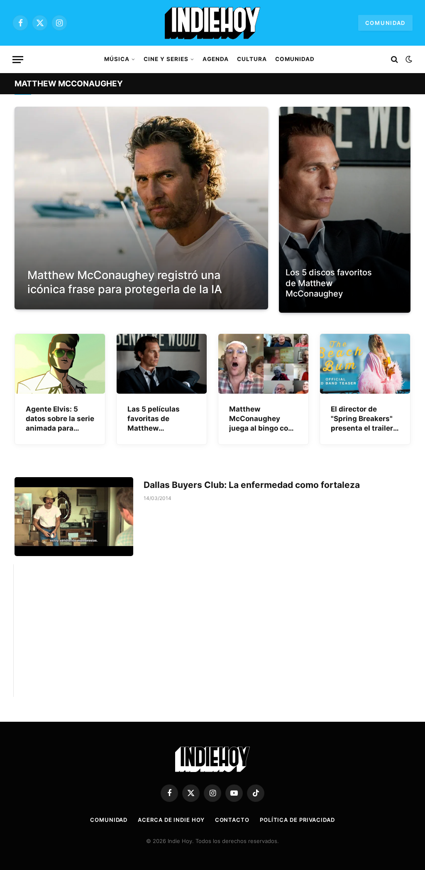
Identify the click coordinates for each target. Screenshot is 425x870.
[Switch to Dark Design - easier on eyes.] (408, 59)
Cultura (252, 59)
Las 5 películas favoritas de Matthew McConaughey (153, 419)
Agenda (216, 59)
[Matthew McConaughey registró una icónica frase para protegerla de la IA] (141, 208)
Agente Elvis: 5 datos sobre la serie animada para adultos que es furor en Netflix (60, 419)
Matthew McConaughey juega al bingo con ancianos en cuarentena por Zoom (261, 419)
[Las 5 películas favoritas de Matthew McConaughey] (162, 364)
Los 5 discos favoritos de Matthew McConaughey (329, 283)
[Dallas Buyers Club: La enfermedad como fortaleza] (74, 516)
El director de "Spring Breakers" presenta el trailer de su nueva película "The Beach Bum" (362, 419)
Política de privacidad (297, 819)
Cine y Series (166, 59)
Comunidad (385, 23)
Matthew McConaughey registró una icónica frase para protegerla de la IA (124, 282)
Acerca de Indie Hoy (171, 819)
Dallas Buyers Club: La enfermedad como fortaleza (252, 485)
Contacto (232, 819)
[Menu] (17, 59)
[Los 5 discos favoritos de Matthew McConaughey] (344, 210)
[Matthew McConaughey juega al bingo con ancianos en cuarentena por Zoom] (263, 364)
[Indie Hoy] (212, 23)
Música (116, 59)
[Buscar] (394, 59)
